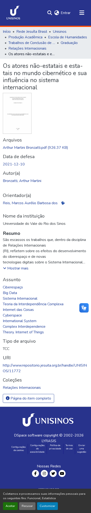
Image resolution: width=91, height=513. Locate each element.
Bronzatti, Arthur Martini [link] (22, 180)
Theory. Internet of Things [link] (23, 332)
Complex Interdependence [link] (24, 326)
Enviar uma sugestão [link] (81, 448)
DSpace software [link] (28, 435)
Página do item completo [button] (30, 398)
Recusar (27, 506)
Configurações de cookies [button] (18, 449)
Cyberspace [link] (12, 315)
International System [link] (19, 321)
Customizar (47, 506)
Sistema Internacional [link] (20, 298)
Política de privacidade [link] (55, 447)
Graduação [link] (69, 42)
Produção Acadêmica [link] (25, 37)
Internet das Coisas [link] (18, 309)
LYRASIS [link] (49, 441)
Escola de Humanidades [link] (67, 37)
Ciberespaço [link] (13, 287)
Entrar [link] (65, 12)
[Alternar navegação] (81, 12)
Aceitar (10, 506)
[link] (45, 147)
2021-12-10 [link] (14, 164)
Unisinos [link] (59, 31)
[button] (13, 12)
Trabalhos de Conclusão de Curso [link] (31, 42)
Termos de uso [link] (69, 447)
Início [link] (7, 31)
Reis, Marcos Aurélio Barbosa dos (30, 203)
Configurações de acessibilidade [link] (37, 448)
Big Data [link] (10, 292)
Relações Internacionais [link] (27, 48)
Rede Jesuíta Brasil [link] (31, 31)
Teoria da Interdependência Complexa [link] (33, 304)
